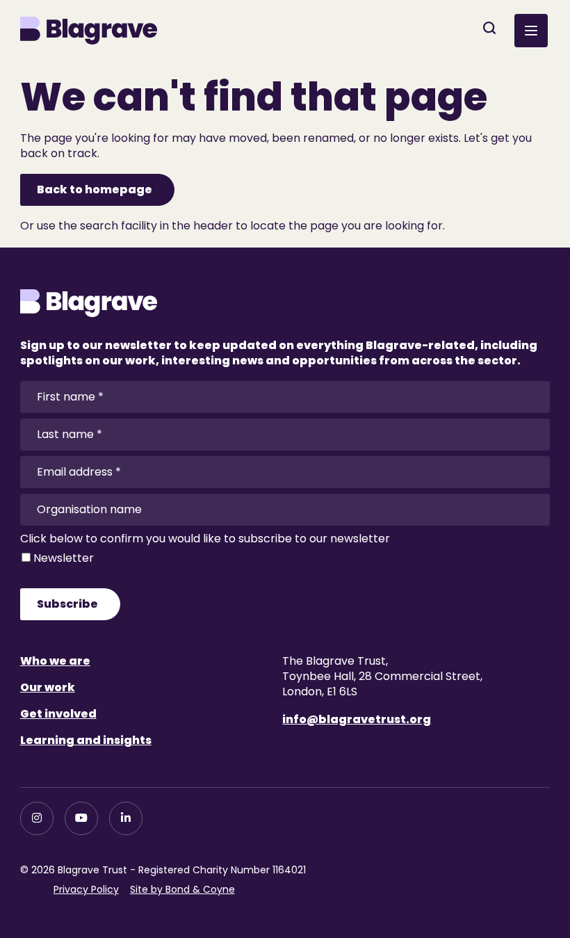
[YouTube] (81, 818)
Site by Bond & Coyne (182, 889)
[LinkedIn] (125, 818)
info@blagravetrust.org (356, 719)
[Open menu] (531, 30)
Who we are (55, 661)
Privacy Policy (86, 889)
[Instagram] (37, 818)
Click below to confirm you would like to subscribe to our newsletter (205, 539)
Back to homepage (94, 189)
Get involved (58, 714)
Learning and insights (86, 740)
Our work (47, 687)
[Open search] (489, 28)
